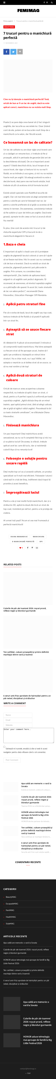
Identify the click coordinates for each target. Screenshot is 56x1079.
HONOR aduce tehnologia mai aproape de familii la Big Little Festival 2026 (35, 815)
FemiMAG (10, 910)
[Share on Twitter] (13, 52)
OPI (41, 541)
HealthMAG (11, 917)
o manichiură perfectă (23, 541)
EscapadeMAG (12, 904)
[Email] (37, 548)
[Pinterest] (32, 548)
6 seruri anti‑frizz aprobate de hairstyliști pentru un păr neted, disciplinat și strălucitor (27, 697)
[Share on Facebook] (6, 52)
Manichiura (38, 537)
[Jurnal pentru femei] (28, 11)
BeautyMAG (9, 27)
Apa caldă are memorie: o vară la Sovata (20, 943)
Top (29, 1073)
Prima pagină (8, 21)
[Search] (52, 2)
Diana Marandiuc (19, 537)
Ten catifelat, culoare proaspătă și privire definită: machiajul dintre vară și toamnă (26, 653)
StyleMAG (10, 924)
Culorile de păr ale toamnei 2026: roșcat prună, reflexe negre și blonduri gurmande (24, 609)
